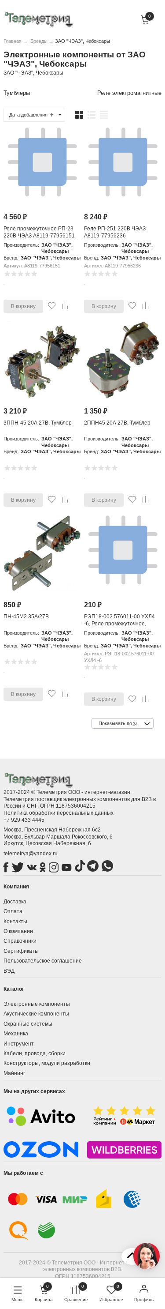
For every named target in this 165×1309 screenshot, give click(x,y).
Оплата (13, 911)
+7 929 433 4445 (24, 820)
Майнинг (14, 1073)
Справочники (20, 941)
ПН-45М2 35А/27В (26, 616)
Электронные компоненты (37, 1004)
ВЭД (9, 971)
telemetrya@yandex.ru (31, 853)
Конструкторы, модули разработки (47, 1063)
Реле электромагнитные (129, 93)
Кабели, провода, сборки (35, 1053)
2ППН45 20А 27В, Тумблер (117, 423)
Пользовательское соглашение (43, 961)
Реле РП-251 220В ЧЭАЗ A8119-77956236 (115, 232)
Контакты (15, 921)
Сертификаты (21, 951)
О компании (18, 931)
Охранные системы (28, 1024)
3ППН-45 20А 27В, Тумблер (38, 423)
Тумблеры (17, 93)
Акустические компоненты (36, 1014)
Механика (16, 1034)
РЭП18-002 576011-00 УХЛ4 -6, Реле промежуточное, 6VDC (119, 623)
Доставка (15, 902)
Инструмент (19, 1044)
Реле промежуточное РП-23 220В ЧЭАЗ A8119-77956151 (39, 232)
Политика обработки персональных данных (59, 813)
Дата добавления (29, 114)
